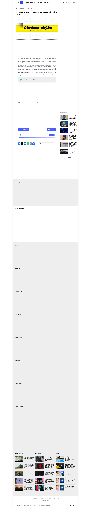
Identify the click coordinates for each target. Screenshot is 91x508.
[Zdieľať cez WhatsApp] (28, 143)
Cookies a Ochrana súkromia (28, 505)
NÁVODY (35, 2)
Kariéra (45, 505)
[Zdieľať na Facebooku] (19, 143)
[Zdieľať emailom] (31, 143)
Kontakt (48, 505)
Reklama (42, 505)
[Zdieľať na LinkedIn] (25, 143)
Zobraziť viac (69, 157)
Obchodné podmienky (19, 505)
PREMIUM (27, 2)
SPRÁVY (31, 2)
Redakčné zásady (37, 505)
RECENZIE (40, 2)
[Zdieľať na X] (22, 143)
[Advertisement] (37, 50)
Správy (17, 8)
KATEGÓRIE (46, 2)
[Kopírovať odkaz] (33, 143)
